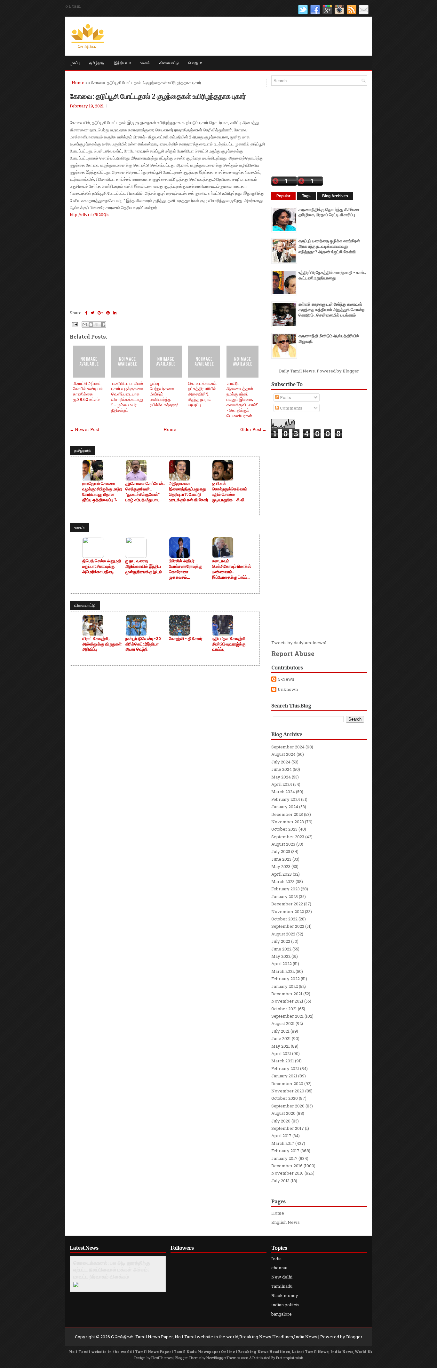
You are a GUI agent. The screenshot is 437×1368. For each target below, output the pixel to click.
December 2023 (287, 814)
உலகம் (145, 62)
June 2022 (281, 949)
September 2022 (287, 926)
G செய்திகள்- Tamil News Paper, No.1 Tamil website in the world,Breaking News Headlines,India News (214, 1337)
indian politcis (285, 1305)
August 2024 (283, 754)
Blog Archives (335, 196)
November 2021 (287, 1001)
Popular (283, 196)
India (276, 1259)
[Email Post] (74, 324)
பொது (195, 62)
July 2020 (280, 1121)
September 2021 (287, 1016)
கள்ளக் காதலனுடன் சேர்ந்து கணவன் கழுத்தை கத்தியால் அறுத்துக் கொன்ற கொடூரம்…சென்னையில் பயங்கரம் (331, 309)
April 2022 (281, 963)
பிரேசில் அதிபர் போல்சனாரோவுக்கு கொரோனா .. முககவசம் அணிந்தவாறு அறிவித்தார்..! (185, 569)
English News (285, 1222)
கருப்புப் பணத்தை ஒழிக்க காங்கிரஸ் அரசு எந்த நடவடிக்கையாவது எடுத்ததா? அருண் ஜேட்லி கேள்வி (329, 246)
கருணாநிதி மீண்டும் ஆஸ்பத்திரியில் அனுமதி (328, 338)
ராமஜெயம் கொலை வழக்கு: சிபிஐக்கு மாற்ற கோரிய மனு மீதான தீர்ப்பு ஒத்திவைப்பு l (102, 492)
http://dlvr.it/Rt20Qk (89, 214)
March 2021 (282, 1061)
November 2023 (287, 822)
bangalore (281, 1314)
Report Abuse (292, 653)
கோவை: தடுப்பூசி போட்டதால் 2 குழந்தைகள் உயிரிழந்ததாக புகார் (158, 96)
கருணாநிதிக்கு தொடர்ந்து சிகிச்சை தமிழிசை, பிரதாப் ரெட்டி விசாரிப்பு (329, 212)
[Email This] (85, 324)
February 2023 (285, 889)
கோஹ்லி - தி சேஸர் (186, 638)
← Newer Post (84, 429)
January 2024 (284, 806)
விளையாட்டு (169, 62)
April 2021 (281, 1053)
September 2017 (287, 1128)
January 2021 (284, 1076)
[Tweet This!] (92, 313)
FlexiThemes (161, 1357)
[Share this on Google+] (100, 313)
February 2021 (285, 1068)
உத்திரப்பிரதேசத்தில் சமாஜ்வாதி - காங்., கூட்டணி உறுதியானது (332, 275)
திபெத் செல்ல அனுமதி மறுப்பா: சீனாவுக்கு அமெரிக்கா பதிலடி (101, 566)
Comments (290, 408)
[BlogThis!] (91, 324)
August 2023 (283, 844)
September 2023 (287, 837)
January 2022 (284, 986)
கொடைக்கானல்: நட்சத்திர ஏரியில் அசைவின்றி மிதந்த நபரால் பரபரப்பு (202, 394)
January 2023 (284, 896)
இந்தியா (122, 62)
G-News (286, 679)
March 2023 (283, 881)
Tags (306, 196)
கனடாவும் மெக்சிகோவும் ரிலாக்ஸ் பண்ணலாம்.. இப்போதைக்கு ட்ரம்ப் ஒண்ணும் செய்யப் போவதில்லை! (231, 569)
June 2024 (281, 769)
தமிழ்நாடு (97, 62)
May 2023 (280, 866)
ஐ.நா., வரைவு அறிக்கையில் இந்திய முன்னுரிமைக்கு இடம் (143, 566)
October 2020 (284, 1098)
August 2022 (283, 934)
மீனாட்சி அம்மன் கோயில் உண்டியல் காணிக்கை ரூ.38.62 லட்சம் (88, 391)
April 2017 (281, 1135)
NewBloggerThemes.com (227, 1357)
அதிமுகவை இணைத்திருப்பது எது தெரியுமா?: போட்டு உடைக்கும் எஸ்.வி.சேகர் (188, 492)
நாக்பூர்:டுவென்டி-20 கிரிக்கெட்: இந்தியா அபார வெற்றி (143, 644)
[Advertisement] (168, 263)
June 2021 (281, 1038)
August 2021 (283, 1023)
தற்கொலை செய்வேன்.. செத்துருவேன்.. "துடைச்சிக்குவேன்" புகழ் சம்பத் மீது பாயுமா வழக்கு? (145, 492)
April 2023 (281, 874)
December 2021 (286, 994)
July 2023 (280, 851)
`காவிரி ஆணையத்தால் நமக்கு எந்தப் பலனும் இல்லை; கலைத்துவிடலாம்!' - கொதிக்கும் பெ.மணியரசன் (242, 399)
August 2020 (283, 1113)
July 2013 (280, 1181)
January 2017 (284, 1158)
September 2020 (288, 1106)
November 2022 (287, 911)
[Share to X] (97, 324)
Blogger (351, 371)
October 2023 (284, 829)
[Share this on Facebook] (86, 313)
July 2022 (280, 941)
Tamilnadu (281, 1286)
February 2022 (285, 978)
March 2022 (283, 971)
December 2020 (287, 1083)
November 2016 (287, 1173)
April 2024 (281, 784)
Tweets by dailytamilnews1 (299, 642)
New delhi (281, 1277)
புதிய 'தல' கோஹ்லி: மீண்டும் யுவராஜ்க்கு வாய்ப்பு (229, 644)
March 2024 (283, 791)
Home (78, 82)
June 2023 (281, 859)
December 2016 (287, 1166)
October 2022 (284, 919)
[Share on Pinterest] (108, 313)
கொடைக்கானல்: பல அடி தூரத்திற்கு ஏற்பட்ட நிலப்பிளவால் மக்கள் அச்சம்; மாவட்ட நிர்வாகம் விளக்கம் (111, 1270)
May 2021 (280, 1046)
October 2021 (284, 1009)
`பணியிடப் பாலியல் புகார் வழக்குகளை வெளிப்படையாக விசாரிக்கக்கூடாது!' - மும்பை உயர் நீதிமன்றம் (127, 396)
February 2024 (285, 799)
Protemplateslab (289, 1357)
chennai (279, 1267)
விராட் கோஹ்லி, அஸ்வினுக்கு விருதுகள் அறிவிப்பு (102, 644)
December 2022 (287, 904)
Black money (284, 1295)
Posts (285, 397)
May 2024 (281, 777)
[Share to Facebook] (103, 324)
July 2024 (280, 762)
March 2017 (282, 1143)
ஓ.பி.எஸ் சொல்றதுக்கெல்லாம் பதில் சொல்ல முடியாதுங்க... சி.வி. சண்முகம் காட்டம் (229, 492)
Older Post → (253, 429)
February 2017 (285, 1150)
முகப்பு (75, 62)
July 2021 (280, 1031)
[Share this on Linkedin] (114, 313)
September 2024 (288, 747)
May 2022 (280, 956)
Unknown (288, 689)
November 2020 (287, 1091)
